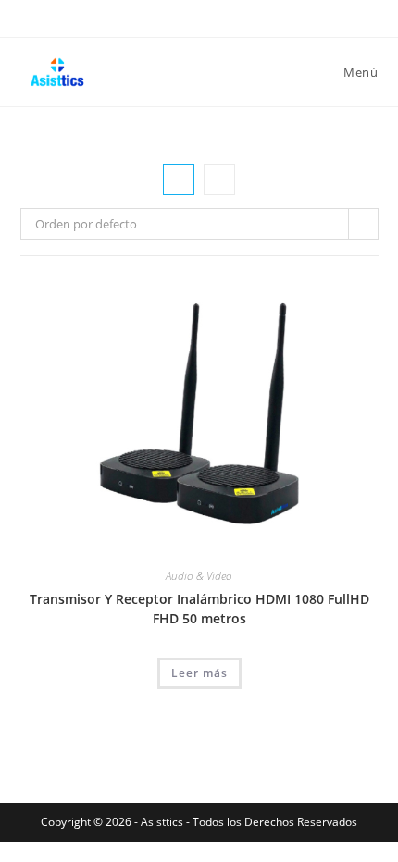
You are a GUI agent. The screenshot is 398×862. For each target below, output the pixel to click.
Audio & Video (199, 576)
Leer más (199, 673)
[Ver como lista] (219, 179)
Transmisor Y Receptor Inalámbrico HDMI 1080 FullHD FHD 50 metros (199, 608)
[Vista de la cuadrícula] (178, 179)
